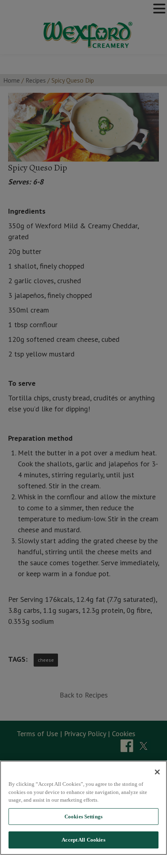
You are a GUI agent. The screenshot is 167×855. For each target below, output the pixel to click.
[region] (83, 808)
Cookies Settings (83, 816)
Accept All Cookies (83, 840)
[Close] (157, 772)
